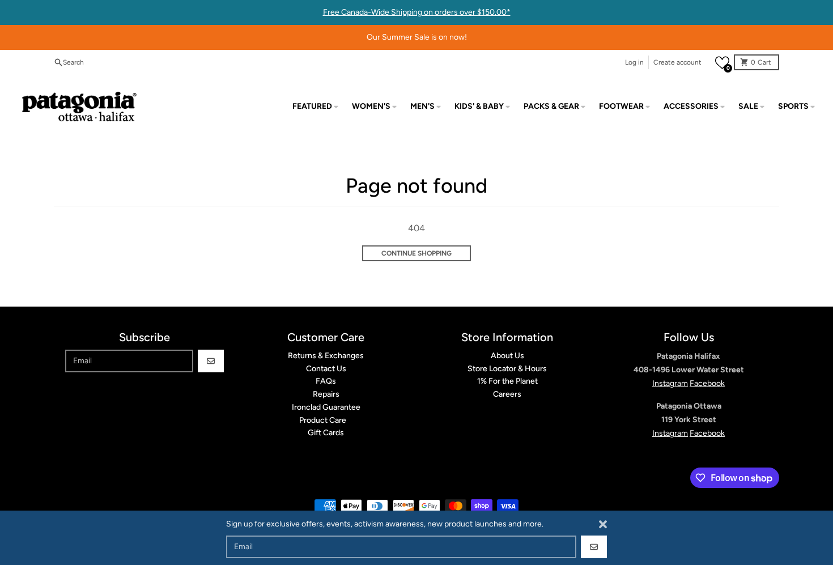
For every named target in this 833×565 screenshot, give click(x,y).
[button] (722, 63)
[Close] (603, 524)
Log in (634, 62)
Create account (677, 62)
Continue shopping (416, 253)
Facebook (707, 383)
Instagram (670, 383)
